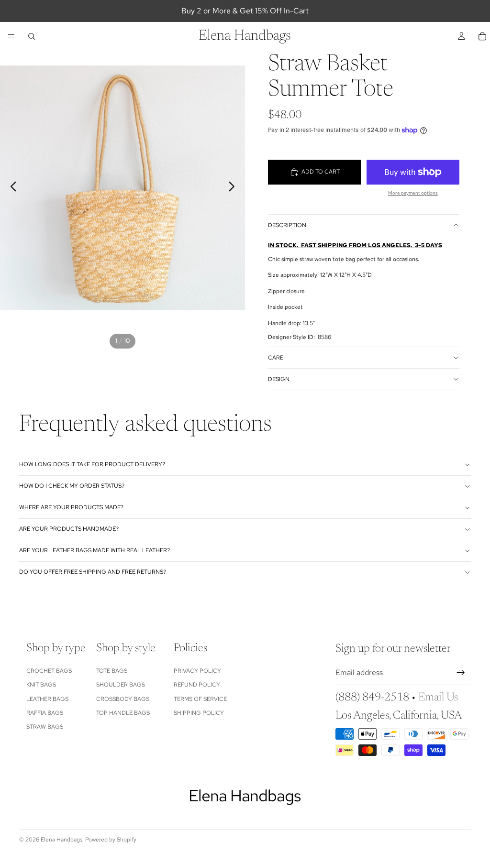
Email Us (438, 697)
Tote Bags (111, 670)
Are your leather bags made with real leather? (94, 550)
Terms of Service (200, 698)
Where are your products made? (71, 507)
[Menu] (11, 36)
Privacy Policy (197, 670)
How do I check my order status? (71, 486)
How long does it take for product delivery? (92, 464)
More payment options (413, 193)
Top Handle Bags (123, 713)
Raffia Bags (44, 713)
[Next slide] (234, 187)
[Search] (31, 36)
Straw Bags (44, 727)
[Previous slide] (11, 187)
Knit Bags (41, 684)
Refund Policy (197, 684)
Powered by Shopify (110, 839)
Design (279, 379)
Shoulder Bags (120, 684)
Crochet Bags (49, 670)
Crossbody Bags (122, 698)
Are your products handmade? (69, 529)
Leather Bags (47, 698)
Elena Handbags (61, 839)
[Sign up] (461, 673)
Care (275, 357)
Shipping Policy (199, 713)
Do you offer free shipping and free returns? (92, 572)
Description (287, 225)
